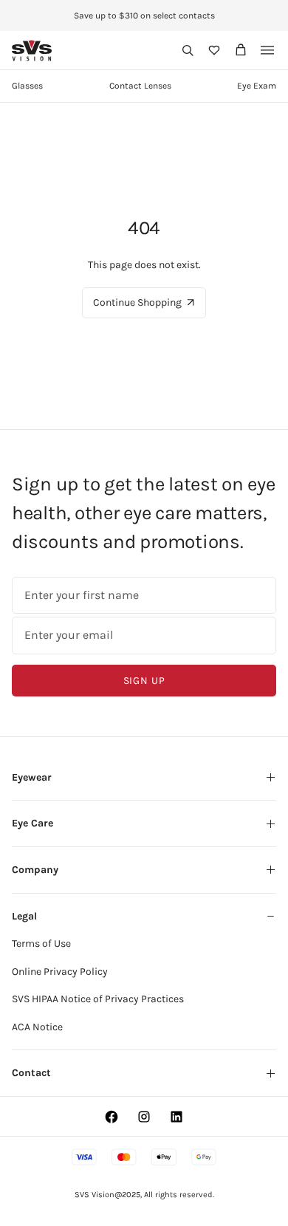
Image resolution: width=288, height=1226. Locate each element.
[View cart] (241, 50)
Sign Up (144, 680)
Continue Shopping (137, 302)
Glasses (27, 86)
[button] (187, 50)
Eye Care (32, 823)
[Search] (187, 50)
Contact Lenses (140, 86)
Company (35, 869)
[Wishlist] (214, 50)
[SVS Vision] (32, 50)
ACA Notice (37, 1027)
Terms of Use (41, 943)
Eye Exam (256, 86)
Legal (24, 916)
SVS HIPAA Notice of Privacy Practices (98, 999)
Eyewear (32, 777)
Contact (31, 1072)
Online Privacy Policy (60, 971)
